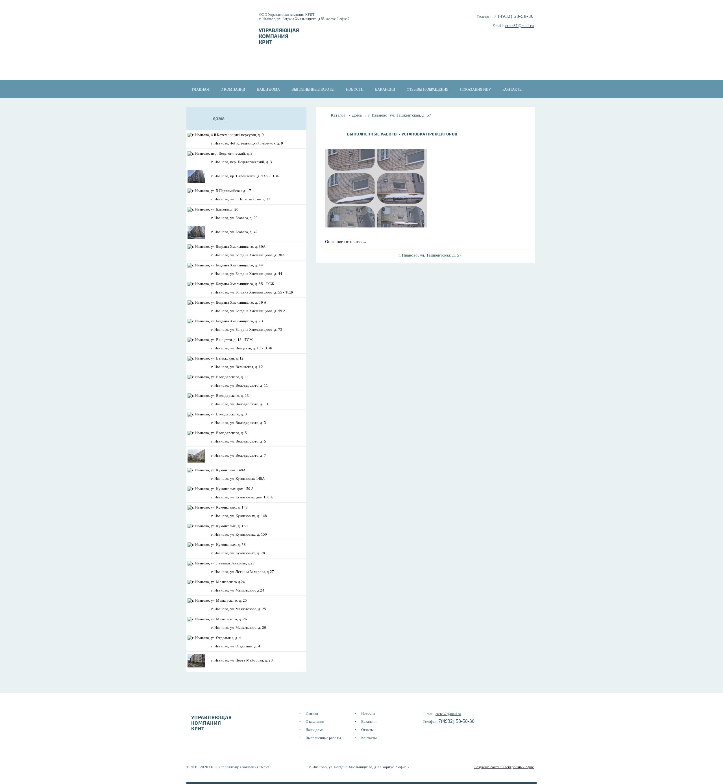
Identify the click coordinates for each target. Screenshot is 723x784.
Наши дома (268, 89)
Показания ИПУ (475, 89)
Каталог (338, 115)
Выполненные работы (312, 89)
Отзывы (367, 730)
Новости (354, 89)
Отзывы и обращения (427, 89)
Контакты (512, 89)
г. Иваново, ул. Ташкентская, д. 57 (399, 115)
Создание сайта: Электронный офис (504, 767)
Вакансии (385, 89)
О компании (233, 89)
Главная (200, 89)
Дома (357, 115)
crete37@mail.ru (519, 26)
